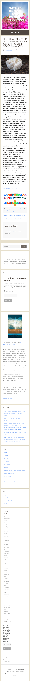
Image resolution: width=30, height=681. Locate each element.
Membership (7, 464)
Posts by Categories (9, 473)
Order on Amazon (7, 398)
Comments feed (8, 500)
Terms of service (8, 479)
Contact (6, 458)
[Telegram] (11, 198)
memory (12, 211)
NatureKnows (20, 49)
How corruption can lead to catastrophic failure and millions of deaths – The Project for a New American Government (14, 439)
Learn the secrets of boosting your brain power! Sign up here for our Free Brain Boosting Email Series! (7, 633)
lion (8, 211)
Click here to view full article (10, 188)
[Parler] (5, 198)
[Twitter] (7, 195)
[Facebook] (5, 195)
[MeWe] (13, 195)
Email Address (8, 291)
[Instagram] (25, 195)
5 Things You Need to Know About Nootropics (16, 219)
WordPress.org (7, 503)
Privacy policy (7, 476)
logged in (14, 231)
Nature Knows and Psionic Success (15, 14)
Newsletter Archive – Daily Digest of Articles (14, 470)
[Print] (23, 195)
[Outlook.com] (13, 198)
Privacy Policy (6, 661)
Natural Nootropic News (16, 209)
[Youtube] (9, 198)
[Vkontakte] (21, 195)
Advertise (6, 455)
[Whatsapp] (17, 195)
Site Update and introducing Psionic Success (7, 540)
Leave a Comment (8, 50)
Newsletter (6, 467)
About (5, 452)
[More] (15, 201)
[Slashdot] (25, 198)
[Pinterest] (11, 195)
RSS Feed (15, 676)
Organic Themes (20, 673)
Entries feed (6, 498)
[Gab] (19, 195)
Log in (5, 495)
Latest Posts (7, 461)
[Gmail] (7, 198)
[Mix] (15, 195)
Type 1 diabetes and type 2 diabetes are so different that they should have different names (14, 413)
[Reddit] (9, 195)
